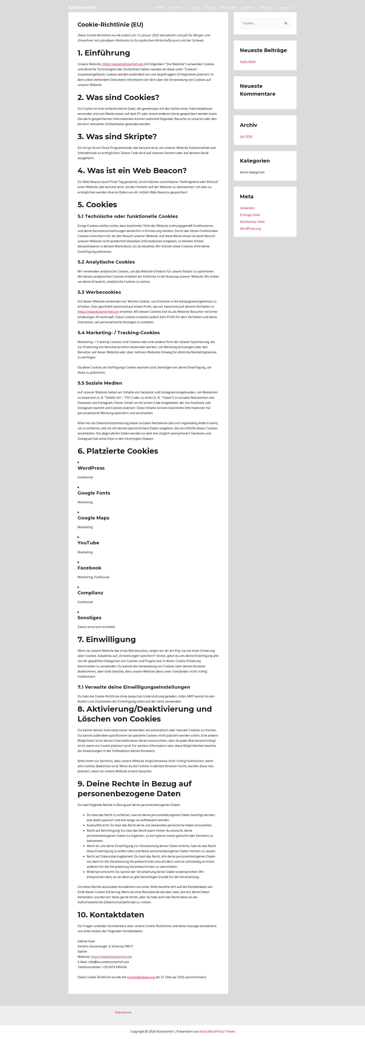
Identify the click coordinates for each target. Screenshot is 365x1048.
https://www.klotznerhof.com (122, 64)
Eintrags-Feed (250, 215)
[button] (183, 7)
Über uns (265, 8)
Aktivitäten (228, 8)
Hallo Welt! (248, 62)
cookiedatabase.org (141, 977)
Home (159, 8)
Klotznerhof (81, 7)
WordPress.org (250, 228)
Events (210, 8)
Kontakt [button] (284, 8)
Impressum (123, 1012)
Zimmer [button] (175, 8)
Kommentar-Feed (252, 222)
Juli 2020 (246, 136)
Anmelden (247, 208)
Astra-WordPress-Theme (217, 1031)
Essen (195, 8)
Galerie (248, 8)
